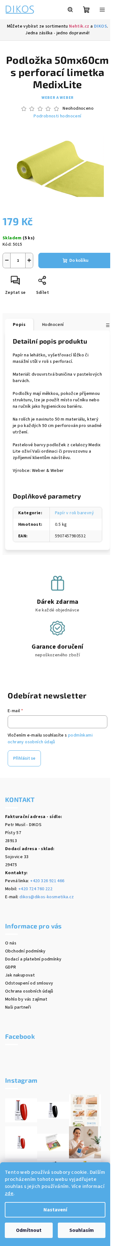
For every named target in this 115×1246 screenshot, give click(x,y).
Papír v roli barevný (74, 513)
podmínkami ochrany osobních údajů (50, 738)
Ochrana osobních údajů (29, 991)
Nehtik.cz (79, 26)
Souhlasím (81, 1230)
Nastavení (55, 1209)
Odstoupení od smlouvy (29, 983)
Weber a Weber (57, 97)
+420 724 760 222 (35, 889)
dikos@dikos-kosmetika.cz (46, 897)
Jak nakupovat (20, 975)
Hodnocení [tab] (53, 324)
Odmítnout (29, 1230)
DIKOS (100, 26)
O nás (10, 943)
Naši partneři (18, 1007)
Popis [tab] (19, 324)
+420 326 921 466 (47, 881)
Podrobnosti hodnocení (57, 116)
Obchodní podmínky (25, 951)
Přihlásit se (24, 758)
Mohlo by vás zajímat (26, 999)
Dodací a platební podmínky (33, 959)
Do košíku (78, 260)
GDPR (10, 967)
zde (9, 1193)
